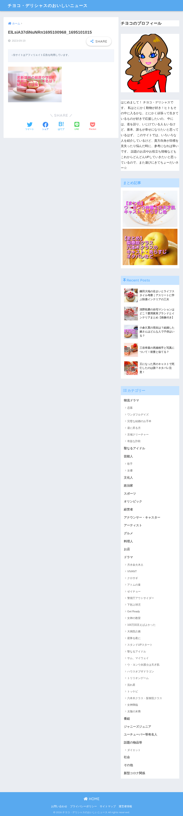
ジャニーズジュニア (137, 726)
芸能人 (128, 456)
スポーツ (130, 493)
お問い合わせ (59, 806)
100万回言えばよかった (141, 624)
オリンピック (133, 501)
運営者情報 (125, 806)
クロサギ (132, 578)
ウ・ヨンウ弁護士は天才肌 (143, 664)
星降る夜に (134, 638)
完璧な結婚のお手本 (139, 421)
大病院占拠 (134, 631)
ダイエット (134, 750)
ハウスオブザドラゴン (140, 671)
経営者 (128, 509)
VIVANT (132, 571)
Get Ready (133, 611)
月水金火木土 (135, 564)
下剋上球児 (134, 604)
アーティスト (133, 525)
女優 (130, 470)
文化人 (128, 477)
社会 (127, 757)
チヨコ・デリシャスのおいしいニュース (48, 5)
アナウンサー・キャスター (142, 517)
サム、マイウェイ (138, 658)
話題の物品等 (133, 742)
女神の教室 (134, 617)
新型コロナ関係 (134, 773)
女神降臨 (132, 704)
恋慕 (130, 407)
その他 (128, 765)
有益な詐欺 (134, 441)
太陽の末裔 (134, 711)
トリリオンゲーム (138, 678)
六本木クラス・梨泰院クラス (144, 698)
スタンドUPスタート (139, 644)
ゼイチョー (134, 591)
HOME (94, 799)
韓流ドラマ (131, 400)
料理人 (128, 541)
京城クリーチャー (138, 434)
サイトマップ (108, 806)
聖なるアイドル (134, 448)
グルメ (128, 533)
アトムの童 (134, 584)
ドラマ (128, 557)
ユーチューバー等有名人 (140, 734)
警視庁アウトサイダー (140, 598)
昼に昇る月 (134, 427)
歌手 (130, 463)
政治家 (128, 485)
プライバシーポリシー (83, 806)
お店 (127, 549)
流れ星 (131, 684)
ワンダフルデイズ (138, 414)
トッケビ (132, 691)
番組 (127, 718)
